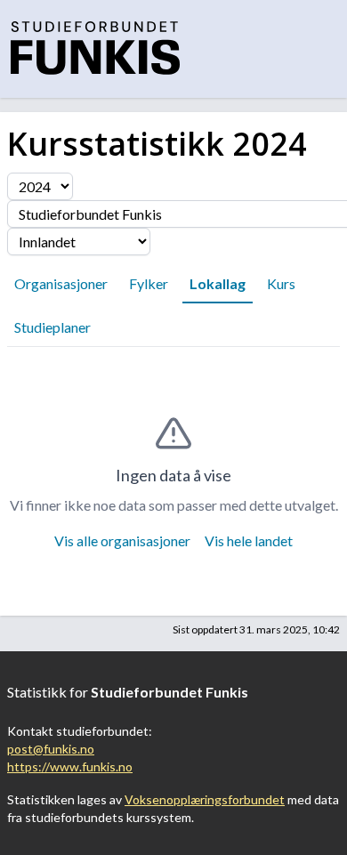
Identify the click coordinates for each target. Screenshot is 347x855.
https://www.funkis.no (70, 766)
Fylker (148, 283)
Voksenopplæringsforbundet (205, 799)
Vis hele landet (249, 540)
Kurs (281, 283)
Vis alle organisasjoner (122, 540)
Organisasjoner (61, 283)
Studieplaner (52, 327)
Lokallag (218, 283)
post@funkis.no (50, 748)
